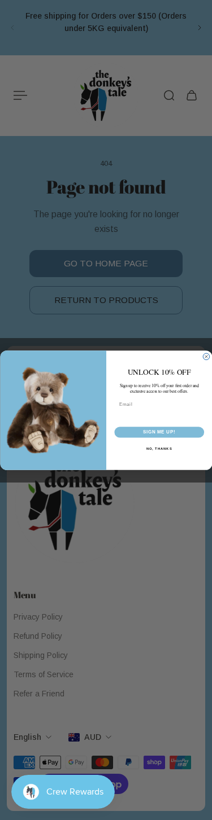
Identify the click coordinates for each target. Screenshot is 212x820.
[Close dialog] (206, 356)
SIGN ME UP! (158, 431)
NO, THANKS (159, 448)
